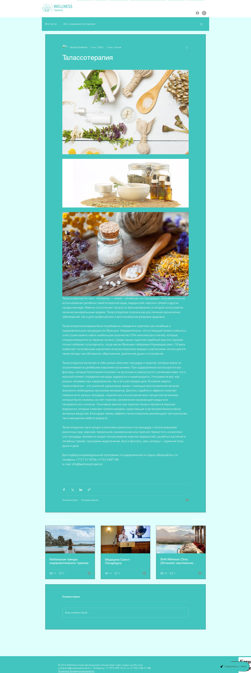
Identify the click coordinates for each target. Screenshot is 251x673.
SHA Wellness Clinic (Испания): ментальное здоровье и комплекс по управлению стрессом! (177, 561)
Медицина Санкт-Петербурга (117, 561)
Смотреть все (199, 519)
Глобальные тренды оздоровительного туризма (69, 561)
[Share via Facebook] (64, 489)
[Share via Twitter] (72, 489)
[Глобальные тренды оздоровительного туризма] (70, 539)
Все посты (51, 24)
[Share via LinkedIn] (80, 489)
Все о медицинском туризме (79, 24)
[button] (201, 24)
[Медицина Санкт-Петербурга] (125, 539)
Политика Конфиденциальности (76, 671)
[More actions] (187, 47)
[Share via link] (89, 489)
